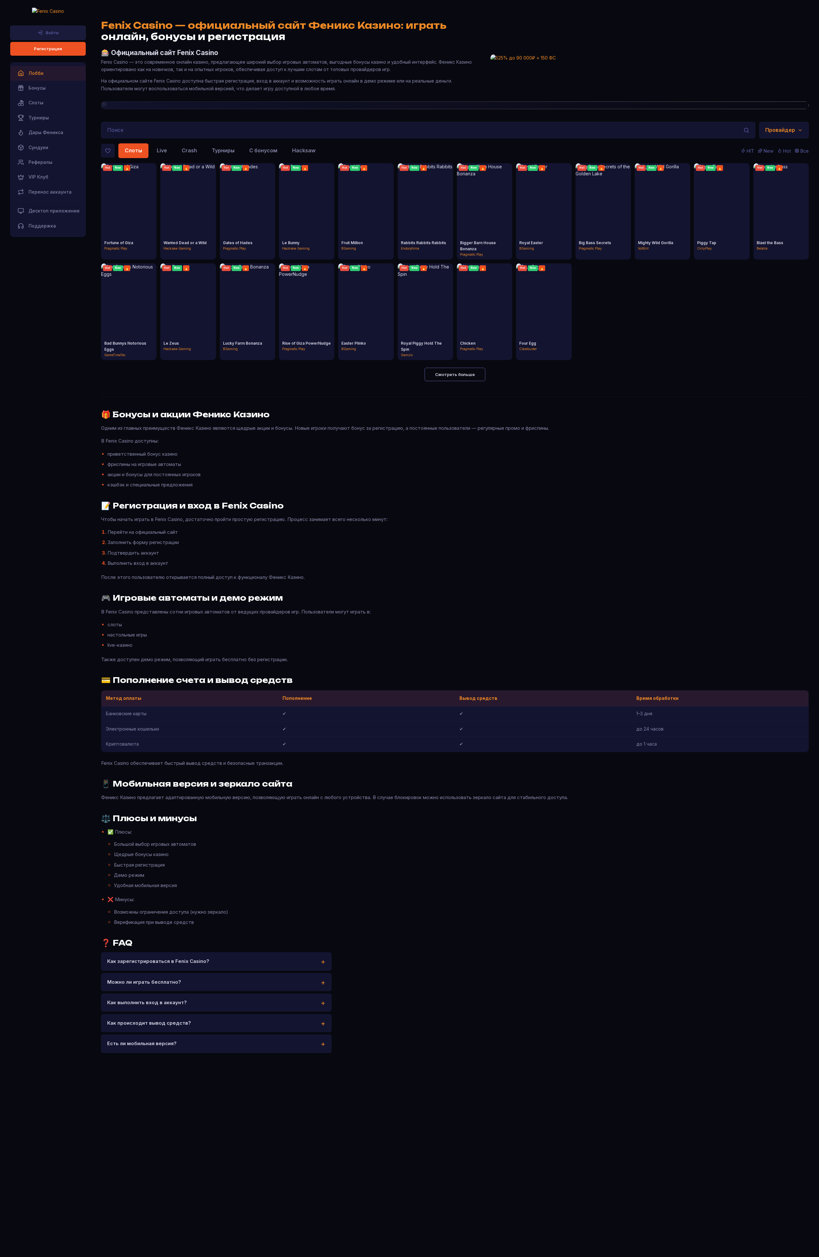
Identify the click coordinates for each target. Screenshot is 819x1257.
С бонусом (263, 150)
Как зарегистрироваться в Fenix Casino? (158, 961)
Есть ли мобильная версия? (142, 1043)
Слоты (133, 150)
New (769, 151)
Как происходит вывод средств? (149, 1023)
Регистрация (48, 48)
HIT (750, 151)
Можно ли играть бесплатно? (144, 982)
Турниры (223, 150)
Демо (128, 217)
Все (804, 151)
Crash (189, 150)
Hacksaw (303, 150)
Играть (129, 206)
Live (162, 150)
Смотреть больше (455, 374)
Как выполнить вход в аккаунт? (147, 1002)
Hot (787, 151)
